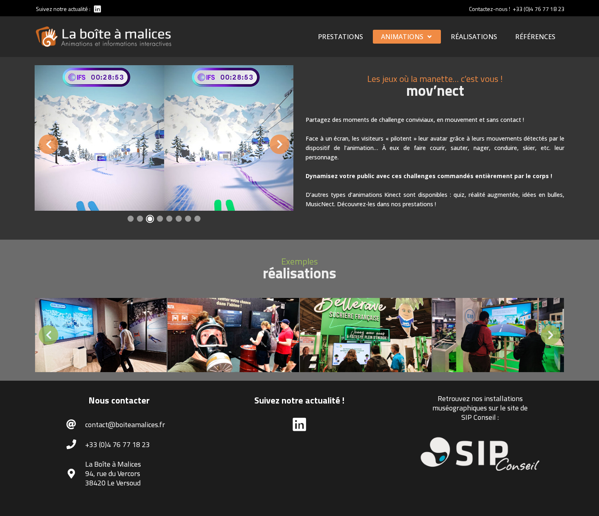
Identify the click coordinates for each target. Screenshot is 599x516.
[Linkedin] (97, 8)
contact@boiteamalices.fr (125, 424)
